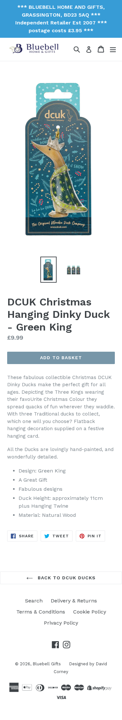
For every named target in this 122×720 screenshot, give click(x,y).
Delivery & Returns (74, 601)
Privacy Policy (61, 623)
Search (34, 601)
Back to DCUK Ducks (66, 577)
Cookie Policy (89, 612)
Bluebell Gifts (47, 663)
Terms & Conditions (40, 612)
